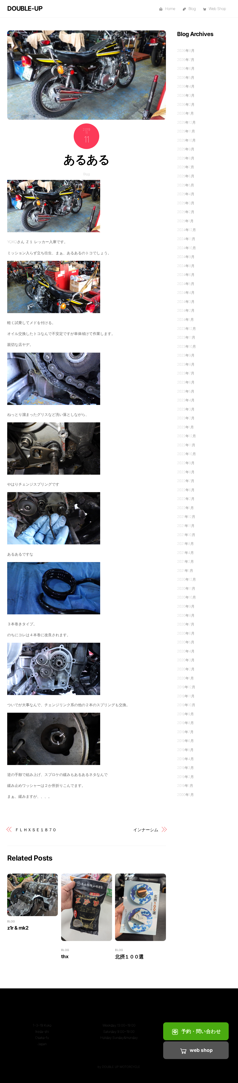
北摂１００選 (129, 957)
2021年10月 (186, 535)
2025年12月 (186, 122)
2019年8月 (185, 723)
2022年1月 (185, 508)
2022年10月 (186, 454)
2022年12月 (186, 436)
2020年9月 (186, 606)
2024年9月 (186, 257)
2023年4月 (186, 400)
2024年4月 (186, 292)
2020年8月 (186, 615)
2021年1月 (185, 570)
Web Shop (217, 8)
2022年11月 (186, 445)
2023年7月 (185, 373)
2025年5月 (185, 185)
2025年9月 (185, 149)
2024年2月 (186, 310)
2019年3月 (185, 767)
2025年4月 (185, 194)
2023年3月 (186, 409)
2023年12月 (186, 328)
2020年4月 (186, 651)
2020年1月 (185, 678)
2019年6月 (185, 741)
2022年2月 (186, 499)
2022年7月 (185, 481)
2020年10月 (186, 597)
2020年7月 (185, 624)
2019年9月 (185, 714)
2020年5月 (185, 642)
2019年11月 (186, 696)
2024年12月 (186, 230)
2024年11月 (186, 239)
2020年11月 (186, 588)
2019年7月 (185, 732)
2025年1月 (185, 221)
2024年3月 (186, 301)
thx (64, 956)
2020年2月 (186, 669)
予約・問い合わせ (201, 1031)
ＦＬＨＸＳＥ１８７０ (35, 829)
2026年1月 (185, 113)
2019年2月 (185, 777)
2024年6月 (186, 274)
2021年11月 (186, 525)
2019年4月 (185, 759)
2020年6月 (186, 633)
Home (169, 8)
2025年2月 (185, 212)
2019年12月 (186, 687)
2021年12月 (186, 516)
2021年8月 (185, 543)
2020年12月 (186, 579)
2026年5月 (185, 77)
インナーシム (145, 829)
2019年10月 (186, 705)
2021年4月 (185, 552)
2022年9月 (186, 463)
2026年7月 (185, 59)
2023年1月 (185, 427)
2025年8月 (185, 158)
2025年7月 (185, 167)
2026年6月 (186, 68)
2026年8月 (186, 50)
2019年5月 (185, 750)
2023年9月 (186, 355)
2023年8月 (186, 364)
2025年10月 (186, 140)
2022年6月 (186, 490)
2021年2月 (185, 561)
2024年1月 (185, 319)
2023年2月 (186, 418)
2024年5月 (185, 284)
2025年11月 (186, 131)
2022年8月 (186, 472)
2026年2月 (186, 104)
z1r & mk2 (17, 928)
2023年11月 (186, 337)
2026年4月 (186, 86)
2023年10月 (186, 346)
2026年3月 (186, 95)
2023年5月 (185, 391)
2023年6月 (186, 382)
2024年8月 (186, 266)
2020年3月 (186, 660)
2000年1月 (185, 794)
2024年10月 (186, 248)
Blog (191, 8)
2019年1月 (185, 785)
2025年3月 (185, 203)
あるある (86, 159)
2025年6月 (185, 176)
